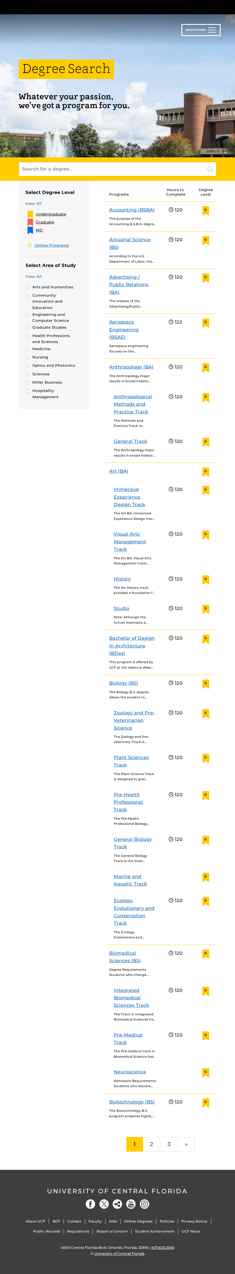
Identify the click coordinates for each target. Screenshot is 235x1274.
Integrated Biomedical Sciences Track (131, 998)
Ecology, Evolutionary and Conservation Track (134, 912)
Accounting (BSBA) (132, 210)
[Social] (117, 1204)
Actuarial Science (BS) (130, 243)
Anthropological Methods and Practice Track (133, 404)
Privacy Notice (194, 1221)
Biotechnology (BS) (132, 1102)
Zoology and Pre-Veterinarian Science (134, 720)
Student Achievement (155, 1231)
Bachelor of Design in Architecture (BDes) (132, 645)
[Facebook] (90, 1204)
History (122, 579)
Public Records (46, 1231)
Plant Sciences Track (131, 761)
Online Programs (51, 245)
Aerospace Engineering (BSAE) (124, 329)
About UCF (35, 1221)
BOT (56, 1221)
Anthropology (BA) (131, 367)
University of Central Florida (117, 1191)
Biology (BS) (123, 683)
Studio (121, 608)
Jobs (113, 1221)
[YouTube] (131, 1204)
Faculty (95, 1221)
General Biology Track (133, 843)
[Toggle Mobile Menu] (215, 6)
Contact (74, 1221)
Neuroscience (130, 1072)
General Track (130, 441)
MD (39, 230)
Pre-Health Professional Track (128, 802)
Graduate (45, 222)
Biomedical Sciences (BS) (125, 956)
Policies (167, 1221)
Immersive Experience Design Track (129, 497)
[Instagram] (144, 1204)
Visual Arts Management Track (130, 541)
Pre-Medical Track (128, 1038)
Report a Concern (112, 1231)
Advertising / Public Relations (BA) (128, 284)
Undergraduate (51, 214)
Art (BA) (118, 471)
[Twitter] (104, 1204)
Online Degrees (138, 1221)
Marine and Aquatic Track (130, 880)
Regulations (78, 1231)
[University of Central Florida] (56, 7)
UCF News (191, 1231)
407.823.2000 (163, 1247)
